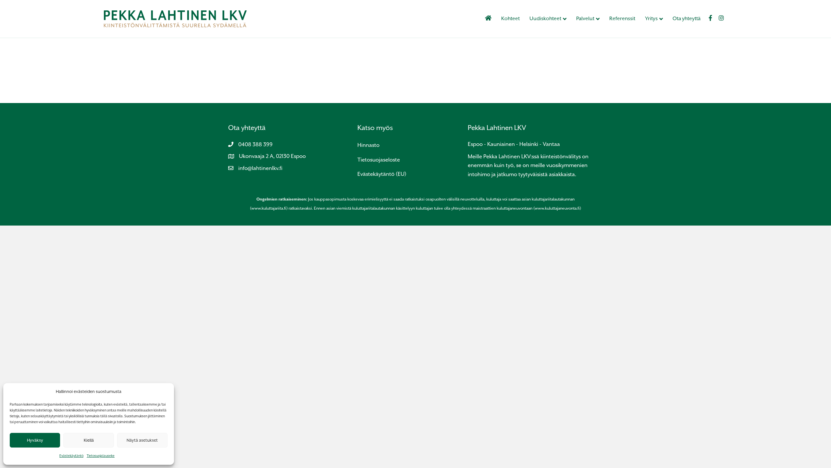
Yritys (651, 18)
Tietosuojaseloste (378, 160)
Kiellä (89, 440)
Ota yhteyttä (687, 18)
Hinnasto (368, 145)
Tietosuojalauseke (101, 456)
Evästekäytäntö (71, 456)
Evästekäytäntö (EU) (381, 174)
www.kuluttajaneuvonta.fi (557, 208)
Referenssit (622, 18)
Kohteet (510, 18)
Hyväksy (35, 440)
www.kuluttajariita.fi (268, 208)
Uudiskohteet (545, 18)
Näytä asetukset (142, 440)
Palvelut (585, 18)
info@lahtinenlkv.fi (260, 168)
